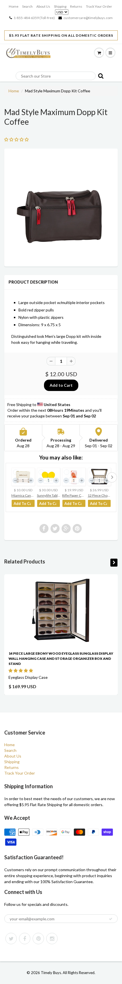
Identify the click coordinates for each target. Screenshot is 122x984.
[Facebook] (24, 938)
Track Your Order (99, 6)
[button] (21, 670)
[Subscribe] (111, 918)
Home (13, 6)
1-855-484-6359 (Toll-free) (34, 18)
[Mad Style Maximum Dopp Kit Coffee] (61, 206)
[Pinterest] (38, 938)
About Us (43, 6)
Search (27, 6)
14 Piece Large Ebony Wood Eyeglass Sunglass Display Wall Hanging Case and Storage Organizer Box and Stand (61, 658)
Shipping (60, 6)
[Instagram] (52, 938)
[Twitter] (11, 938)
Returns (76, 6)
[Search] (99, 76)
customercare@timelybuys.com (88, 18)
